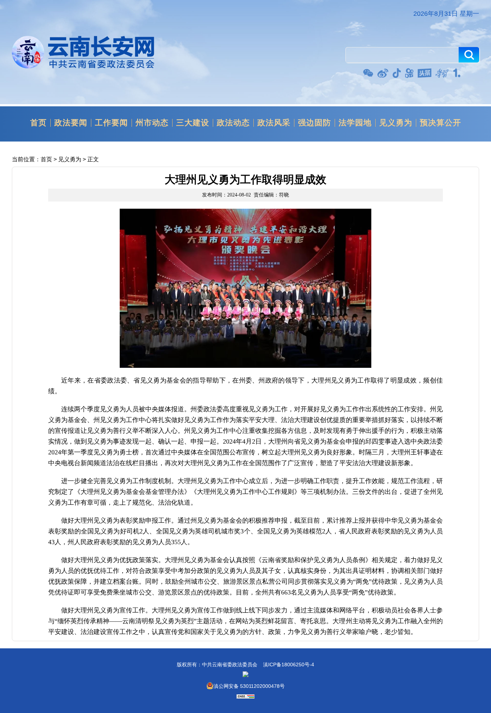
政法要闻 (70, 123)
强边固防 (314, 123)
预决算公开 (440, 123)
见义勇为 (395, 123)
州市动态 (152, 123)
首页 (38, 123)
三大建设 (192, 123)
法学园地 (355, 123)
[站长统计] (245, 697)
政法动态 (233, 123)
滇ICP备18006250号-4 (288, 664)
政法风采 (273, 123)
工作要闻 (111, 123)
